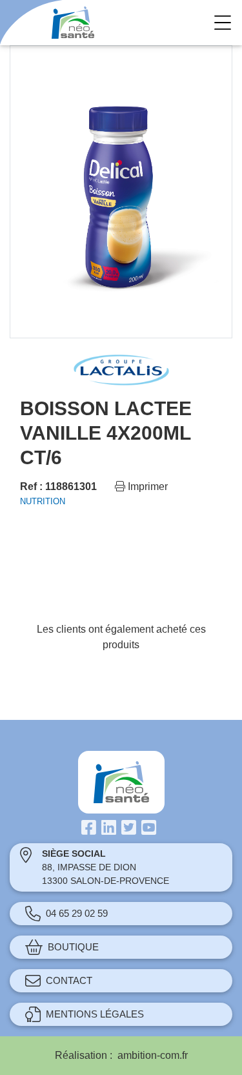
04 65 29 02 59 (77, 913)
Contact (69, 980)
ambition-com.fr (152, 1055)
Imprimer (146, 486)
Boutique (73, 946)
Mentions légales (95, 1013)
